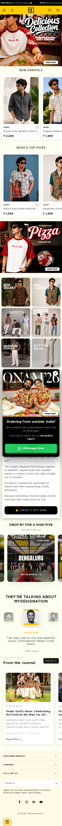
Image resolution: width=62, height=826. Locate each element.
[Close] (55, 373)
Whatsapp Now (33, 448)
